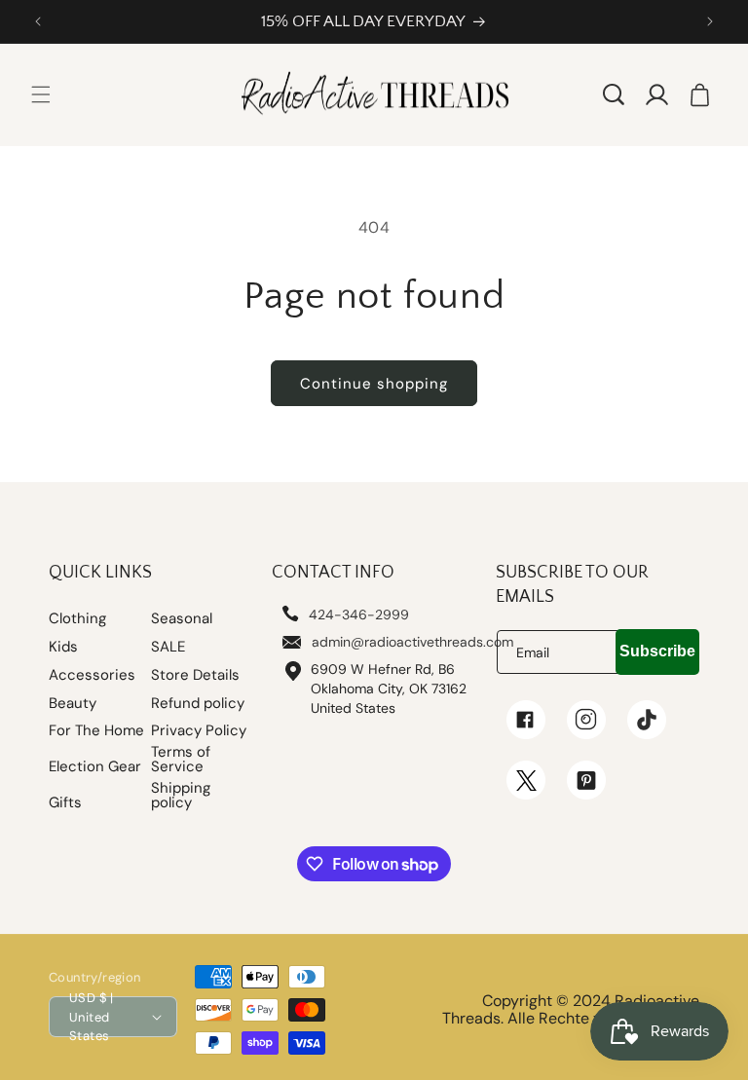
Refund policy (197, 703)
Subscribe (657, 651)
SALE (168, 647)
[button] (40, 94)
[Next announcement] (710, 21)
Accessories (92, 675)
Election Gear (95, 767)
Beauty (72, 703)
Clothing (77, 619)
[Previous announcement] (38, 21)
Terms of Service (180, 759)
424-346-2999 (359, 614)
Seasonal (181, 619)
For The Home (96, 731)
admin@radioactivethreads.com (412, 642)
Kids (63, 647)
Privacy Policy (198, 731)
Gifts (65, 803)
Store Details (195, 675)
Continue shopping (374, 383)
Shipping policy (180, 795)
